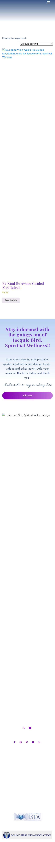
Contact (10, 683)
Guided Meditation (16, 667)
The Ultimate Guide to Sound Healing (28, 707)
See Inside (11, 300)
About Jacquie (13, 663)
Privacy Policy (13, 687)
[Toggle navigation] (48, 3)
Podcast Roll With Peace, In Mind (25, 671)
